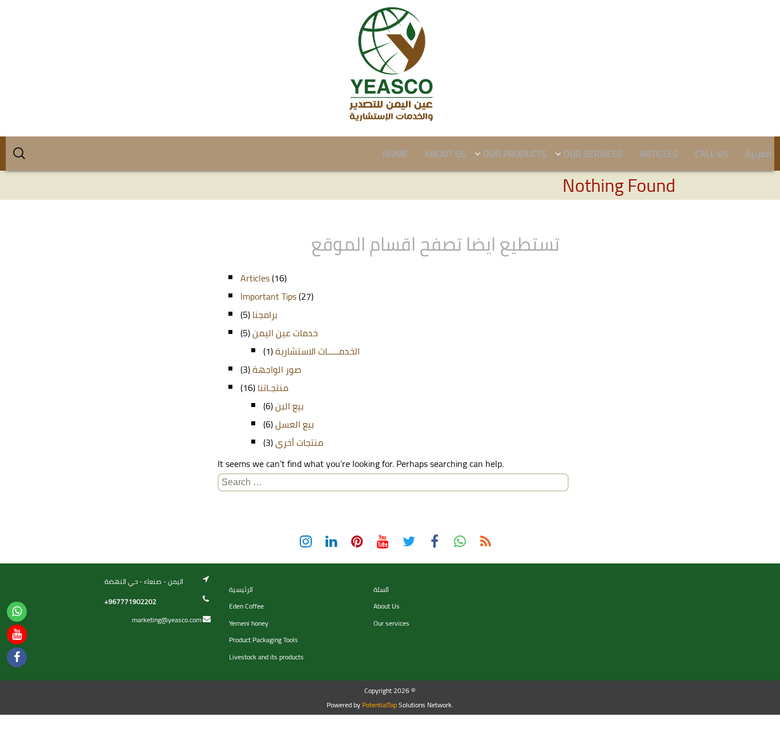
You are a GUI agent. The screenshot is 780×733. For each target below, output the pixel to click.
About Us (386, 606)
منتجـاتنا (273, 387)
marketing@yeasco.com (167, 619)
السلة (381, 589)
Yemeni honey (248, 623)
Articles (255, 278)
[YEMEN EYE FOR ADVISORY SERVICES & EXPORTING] (390, 64)
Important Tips (268, 296)
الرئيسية (241, 589)
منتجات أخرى (299, 442)
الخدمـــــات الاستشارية (317, 351)
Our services (391, 623)
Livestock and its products (266, 656)
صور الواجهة (276, 369)
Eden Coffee (246, 606)
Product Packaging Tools (263, 639)
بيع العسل (294, 424)
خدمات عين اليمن (285, 332)
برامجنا (265, 314)
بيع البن (289, 405)
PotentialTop (379, 704)
